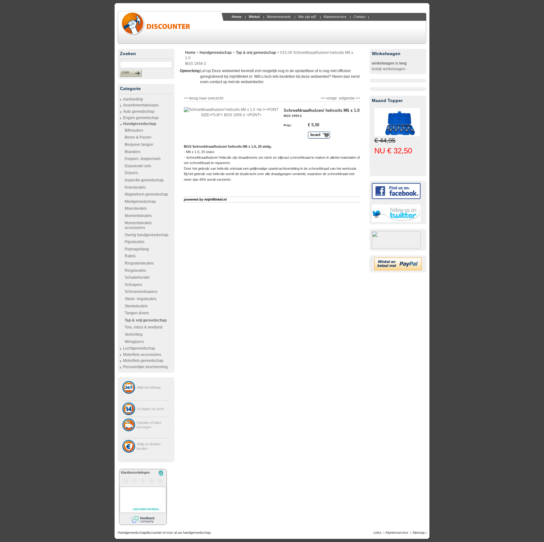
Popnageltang (137, 249)
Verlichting (134, 334)
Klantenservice (397, 532)
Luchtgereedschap (139, 348)
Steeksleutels (136, 306)
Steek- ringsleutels (140, 299)
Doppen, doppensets (143, 159)
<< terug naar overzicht (203, 97)
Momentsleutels (138, 216)
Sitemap (418, 532)
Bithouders (134, 130)
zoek (125, 72)
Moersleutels (136, 208)
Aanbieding (133, 99)
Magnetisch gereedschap (146, 194)
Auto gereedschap (139, 111)
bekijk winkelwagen (388, 69)
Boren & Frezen (138, 137)
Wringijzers (134, 341)
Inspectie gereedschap (144, 180)
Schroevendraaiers (141, 291)
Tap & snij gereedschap (256, 52)
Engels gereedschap (141, 118)
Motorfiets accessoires (142, 354)
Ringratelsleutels (139, 263)
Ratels (130, 256)
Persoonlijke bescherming (145, 367)
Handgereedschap (139, 124)
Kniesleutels (135, 187)
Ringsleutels (135, 270)
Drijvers (131, 173)
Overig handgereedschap (146, 235)
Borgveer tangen (139, 144)
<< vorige (329, 97)
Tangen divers (137, 313)
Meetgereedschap (140, 201)
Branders (132, 152)
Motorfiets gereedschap (143, 360)
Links (377, 532)
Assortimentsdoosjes (141, 105)
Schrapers (133, 284)
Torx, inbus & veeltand (143, 327)
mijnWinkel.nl (215, 199)
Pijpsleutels (134, 242)
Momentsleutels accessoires (138, 225)
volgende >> (349, 97)
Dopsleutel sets (138, 166)
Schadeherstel (137, 277)
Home (190, 52)
